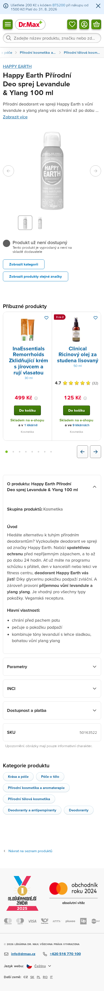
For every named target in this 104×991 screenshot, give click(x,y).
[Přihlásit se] (84, 24)
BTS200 (58, 5)
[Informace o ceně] (36, 398)
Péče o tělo (50, 776)
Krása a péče (18, 776)
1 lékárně (30, 425)
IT (51, 977)
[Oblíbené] (72, 24)
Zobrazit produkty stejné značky (35, 276)
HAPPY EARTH (17, 66)
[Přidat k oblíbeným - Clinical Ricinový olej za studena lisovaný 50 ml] (95, 318)
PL (38, 977)
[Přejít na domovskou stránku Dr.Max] (30, 24)
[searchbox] (52, 38)
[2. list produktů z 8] (13, 452)
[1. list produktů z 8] (6, 451)
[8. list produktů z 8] (51, 452)
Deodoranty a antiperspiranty (32, 810)
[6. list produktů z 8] (38, 452)
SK (32, 977)
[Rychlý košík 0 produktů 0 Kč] (96, 24)
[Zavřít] (98, 6)
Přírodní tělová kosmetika (29, 799)
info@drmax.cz (23, 954)
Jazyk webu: (14, 966)
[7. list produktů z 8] (45, 452)
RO (45, 977)
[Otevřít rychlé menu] (8, 24)
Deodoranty (79, 810)
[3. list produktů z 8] (19, 452)
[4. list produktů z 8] (26, 452)
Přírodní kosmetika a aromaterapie (36, 788)
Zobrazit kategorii (23, 264)
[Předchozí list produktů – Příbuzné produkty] (82, 451)
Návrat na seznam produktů (30, 851)
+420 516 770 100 (65, 954)
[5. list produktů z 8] (32, 452)
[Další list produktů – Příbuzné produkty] (95, 451)
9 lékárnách (81, 425)
